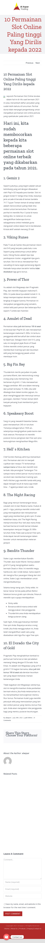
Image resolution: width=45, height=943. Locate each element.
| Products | (22, 929)
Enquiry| (30, 929)
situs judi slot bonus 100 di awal (27, 326)
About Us (14, 929)
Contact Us (37, 929)
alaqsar (8, 718)
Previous (29, 63)
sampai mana (9, 467)
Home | (8, 929)
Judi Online (28, 718)
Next (38, 63)
